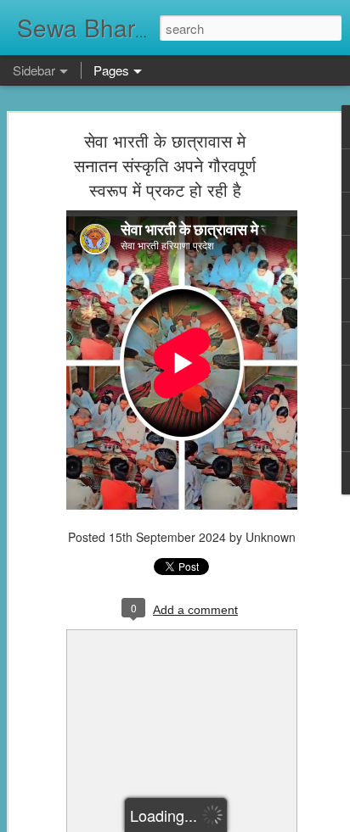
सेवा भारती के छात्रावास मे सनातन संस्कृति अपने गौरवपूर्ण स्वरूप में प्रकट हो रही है (165, 165)
